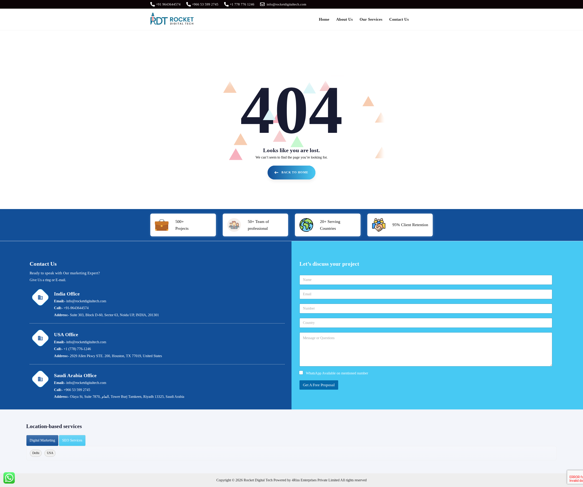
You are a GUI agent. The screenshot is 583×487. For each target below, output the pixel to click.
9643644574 (79, 308)
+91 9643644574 (168, 4)
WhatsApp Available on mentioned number (337, 373)
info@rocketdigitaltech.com (286, 4)
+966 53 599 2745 (205, 4)
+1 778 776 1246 (242, 4)
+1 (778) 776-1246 (77, 349)
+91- (67, 308)
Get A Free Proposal (319, 385)
